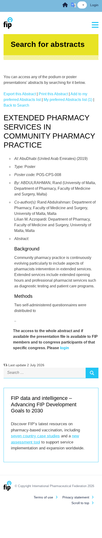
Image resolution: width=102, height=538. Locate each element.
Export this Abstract (20, 94)
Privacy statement (75, 497)
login (64, 348)
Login (94, 5)
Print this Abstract (53, 94)
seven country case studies (35, 436)
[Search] (92, 373)
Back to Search (16, 105)
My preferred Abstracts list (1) (68, 100)
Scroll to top (80, 503)
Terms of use (43, 497)
